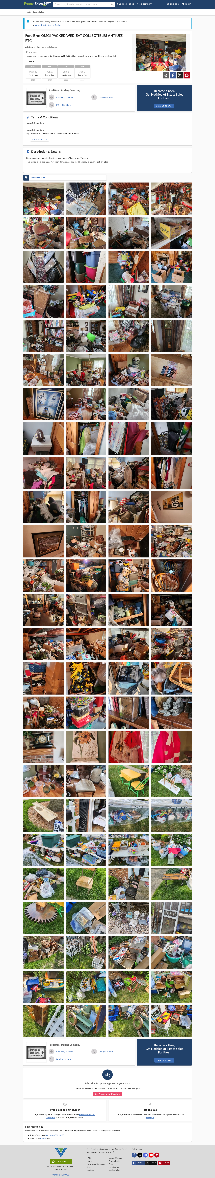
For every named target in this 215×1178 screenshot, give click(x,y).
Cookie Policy (114, 1170)
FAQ (89, 1158)
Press (110, 1164)
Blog (89, 1167)
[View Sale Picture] (43, 199)
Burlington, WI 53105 (54, 1135)
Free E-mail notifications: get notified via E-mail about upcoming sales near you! (107, 1150)
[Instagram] (145, 1155)
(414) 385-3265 (63, 105)
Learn (89, 1161)
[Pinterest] (156, 1155)
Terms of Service (115, 1158)
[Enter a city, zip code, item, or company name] (112, 4)
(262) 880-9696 (106, 97)
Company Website (64, 97)
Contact (90, 1170)
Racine (43, 1138)
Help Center (113, 1167)
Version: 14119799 (60, 1175)
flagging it (150, 1118)
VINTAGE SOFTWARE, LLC (67, 1166)
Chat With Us (63, 1161)
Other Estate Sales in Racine (48, 25)
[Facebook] (134, 1155)
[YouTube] (151, 1155)
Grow (96, 1164)
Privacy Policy (114, 1161)
